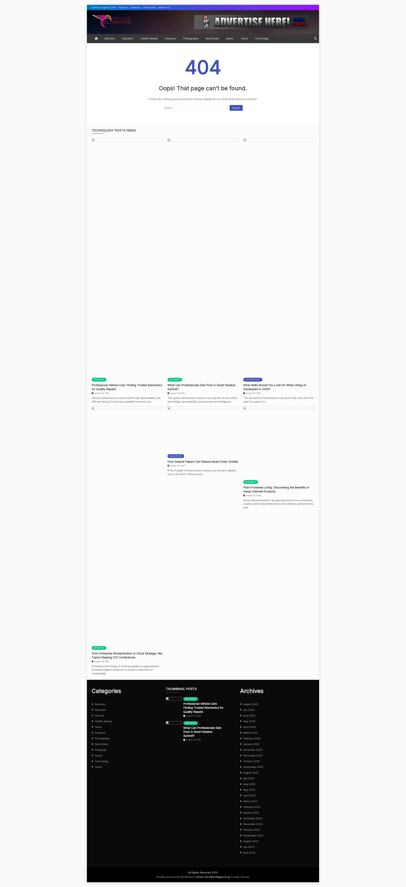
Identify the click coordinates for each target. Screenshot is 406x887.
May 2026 (249, 721)
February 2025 (251, 806)
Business (110, 38)
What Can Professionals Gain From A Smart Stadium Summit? (202, 731)
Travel (244, 38)
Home (98, 727)
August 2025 (250, 772)
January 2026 (251, 744)
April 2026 (249, 727)
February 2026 (251, 738)
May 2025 (249, 789)
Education (128, 38)
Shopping (100, 749)
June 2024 (249, 852)
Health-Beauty (149, 38)
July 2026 (248, 709)
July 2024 (248, 846)
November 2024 (252, 824)
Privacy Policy (149, 7)
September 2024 (253, 835)
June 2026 (249, 715)
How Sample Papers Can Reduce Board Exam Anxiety (202, 461)
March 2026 (250, 732)
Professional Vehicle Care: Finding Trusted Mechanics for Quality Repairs (203, 707)
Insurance (170, 38)
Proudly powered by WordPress (174, 876)
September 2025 (253, 766)
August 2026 (250, 704)
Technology (262, 38)
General (99, 715)
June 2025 (249, 784)
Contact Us (135, 7)
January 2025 (251, 812)
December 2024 (252, 818)
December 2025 (252, 749)
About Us (123, 7)
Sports (230, 38)
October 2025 (251, 761)
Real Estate (212, 38)
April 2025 (249, 795)
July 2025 (248, 778)
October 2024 (251, 829)
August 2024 (250, 841)
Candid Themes (240, 876)
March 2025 (250, 801)
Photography (191, 38)
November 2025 (252, 755)
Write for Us (164, 7)
